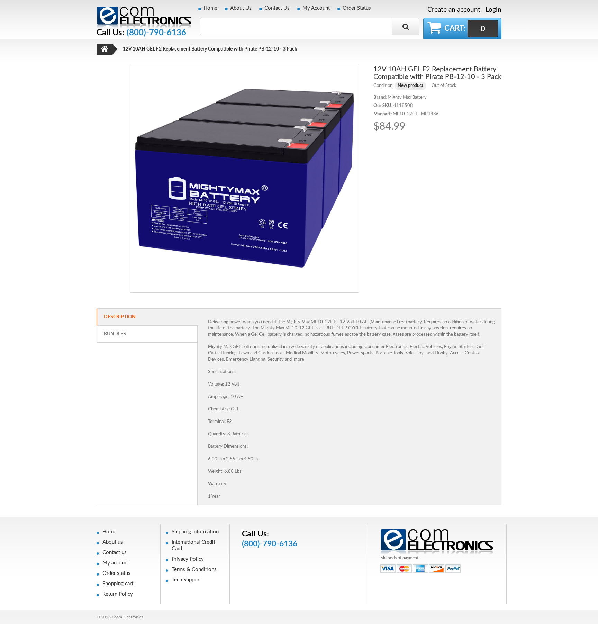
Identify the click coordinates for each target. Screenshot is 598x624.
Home (210, 8)
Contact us (114, 552)
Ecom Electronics (127, 617)
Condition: (383, 85)
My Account (316, 8)
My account (115, 563)
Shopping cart (117, 583)
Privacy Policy (188, 559)
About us (112, 542)
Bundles (115, 334)
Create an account (453, 10)
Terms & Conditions (194, 569)
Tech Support (186, 579)
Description (120, 317)
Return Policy (117, 594)
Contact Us (277, 8)
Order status (116, 573)
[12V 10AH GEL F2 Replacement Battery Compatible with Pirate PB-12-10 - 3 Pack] (244, 178)
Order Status (357, 8)
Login (493, 10)
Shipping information (195, 531)
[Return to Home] (104, 49)
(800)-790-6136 (156, 33)
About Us (241, 8)
